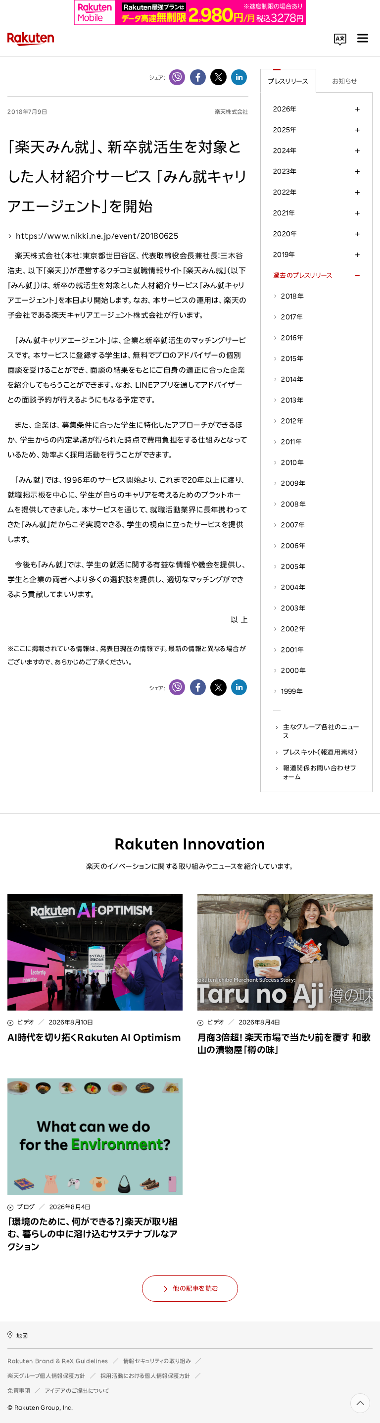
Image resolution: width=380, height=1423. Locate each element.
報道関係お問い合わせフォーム (319, 772)
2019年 (284, 254)
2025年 (285, 129)
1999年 (292, 691)
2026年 (285, 108)
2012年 (292, 420)
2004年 (293, 587)
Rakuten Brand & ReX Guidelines (57, 1361)
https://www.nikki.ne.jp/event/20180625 (97, 236)
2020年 (285, 233)
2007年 (293, 524)
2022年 (285, 192)
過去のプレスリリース (303, 275)
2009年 (293, 483)
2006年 (293, 545)
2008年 (293, 504)
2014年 (292, 379)
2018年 (292, 296)
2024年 (285, 150)
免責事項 (18, 1390)
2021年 (284, 212)
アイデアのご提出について (77, 1390)
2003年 (293, 608)
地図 (22, 1335)
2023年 (285, 171)
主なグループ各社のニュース (321, 731)
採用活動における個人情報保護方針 (145, 1375)
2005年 (293, 566)
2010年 (292, 462)
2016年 (292, 337)
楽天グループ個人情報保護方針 (46, 1375)
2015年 (292, 358)
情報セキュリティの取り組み (157, 1361)
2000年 (293, 670)
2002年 (293, 628)
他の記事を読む (195, 1288)
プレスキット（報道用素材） (320, 752)
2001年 (292, 649)
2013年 (292, 400)
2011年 (291, 441)
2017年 (292, 316)
